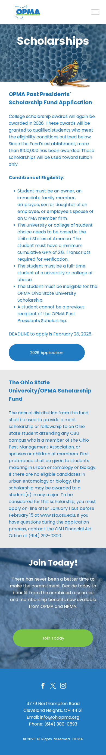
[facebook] (43, 686)
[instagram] (63, 686)
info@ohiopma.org (59, 717)
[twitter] (53, 686)
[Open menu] (95, 12)
